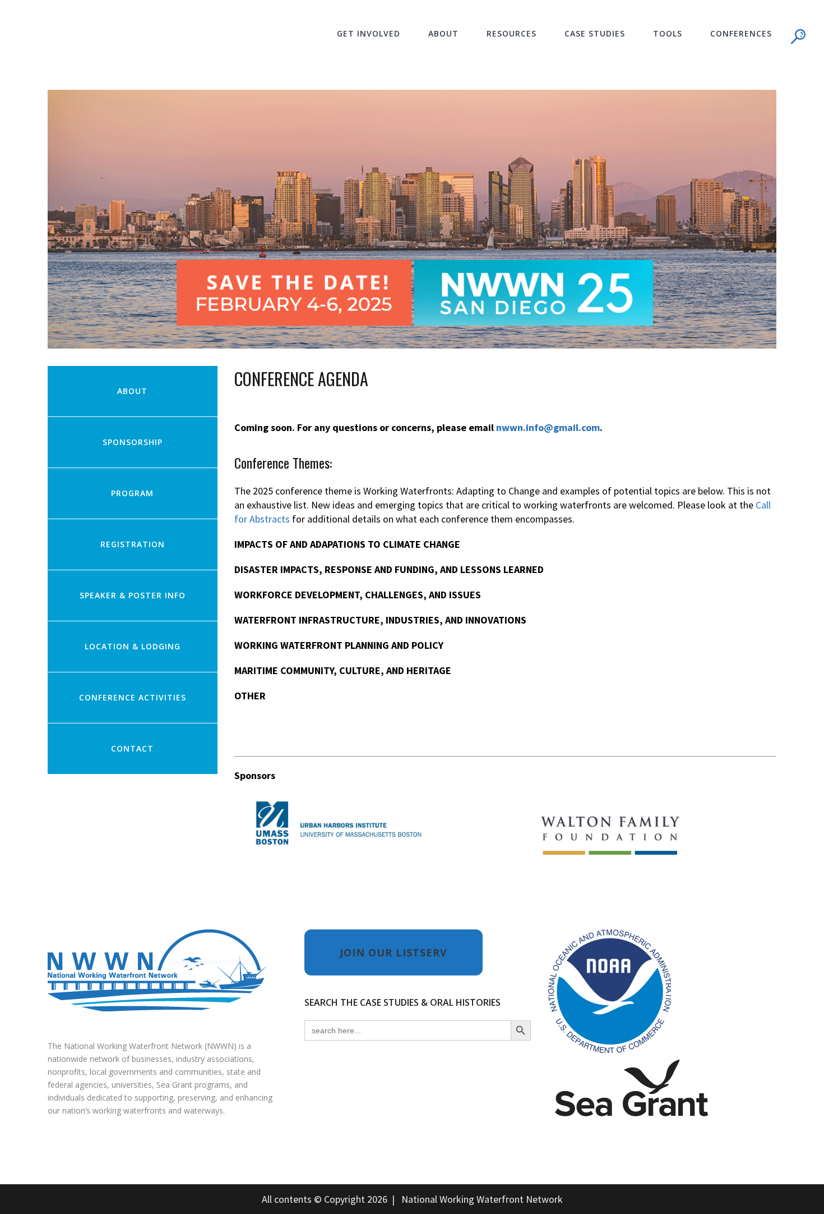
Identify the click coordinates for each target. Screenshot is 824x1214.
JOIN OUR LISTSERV (393, 952)
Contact (132, 748)
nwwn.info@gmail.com (548, 427)
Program (132, 493)
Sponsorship (133, 442)
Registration (132, 544)
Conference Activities (132, 697)
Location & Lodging (132, 646)
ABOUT (132, 391)
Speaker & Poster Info (133, 595)
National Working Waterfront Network (482, 1199)
